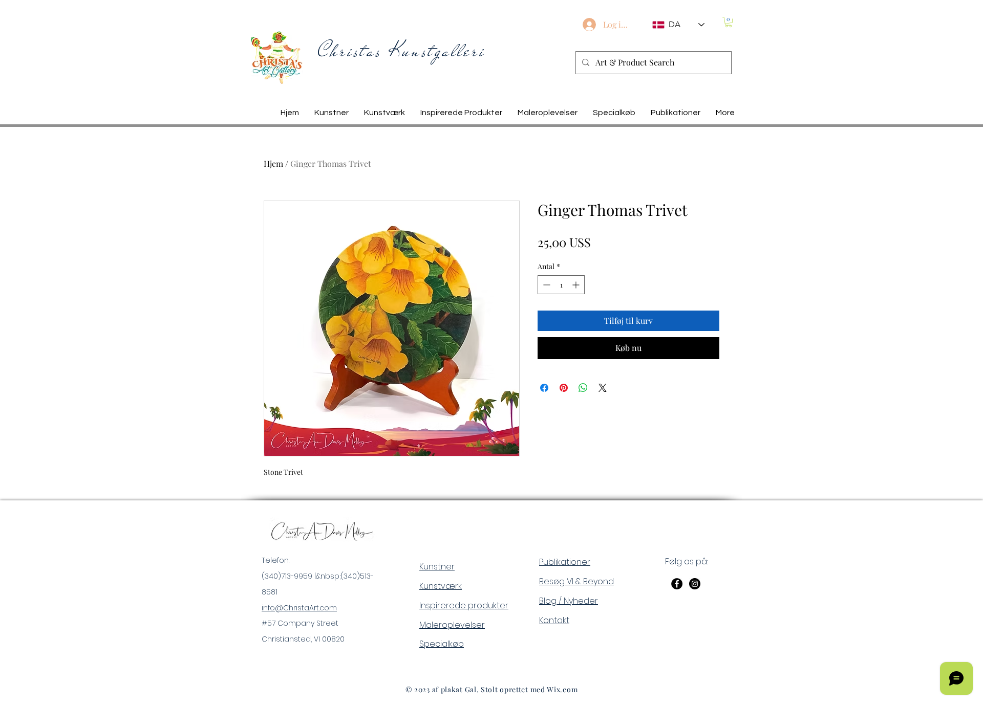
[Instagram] (694, 583)
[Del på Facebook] (544, 388)
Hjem (273, 163)
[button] (728, 22)
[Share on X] (602, 388)
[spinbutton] (561, 285)
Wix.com (562, 689)
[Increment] (576, 285)
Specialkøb (441, 644)
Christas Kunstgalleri (402, 50)
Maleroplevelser (452, 625)
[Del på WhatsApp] (583, 388)
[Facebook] (676, 583)
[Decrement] (545, 285)
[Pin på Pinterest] (564, 388)
